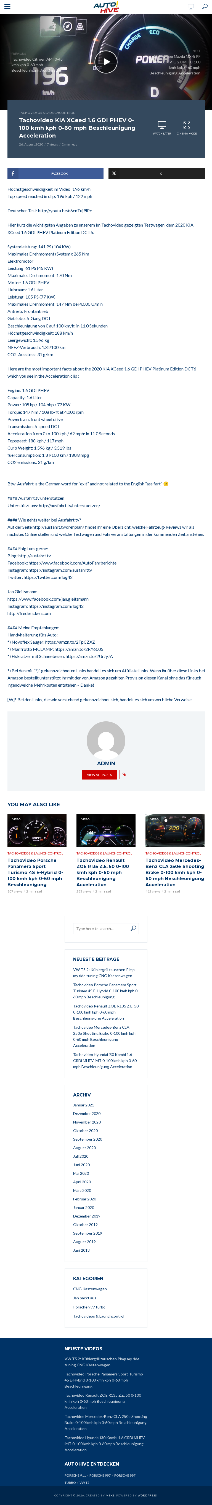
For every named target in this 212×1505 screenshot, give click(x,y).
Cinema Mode (187, 133)
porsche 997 (100, 1475)
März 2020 (82, 1190)
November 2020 (87, 1122)
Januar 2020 (83, 1207)
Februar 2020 (84, 1199)
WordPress (147, 1495)
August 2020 (84, 1147)
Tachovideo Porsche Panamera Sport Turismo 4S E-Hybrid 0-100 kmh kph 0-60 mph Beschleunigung (35, 872)
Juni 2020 (81, 1164)
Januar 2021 (83, 1105)
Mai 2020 (81, 1173)
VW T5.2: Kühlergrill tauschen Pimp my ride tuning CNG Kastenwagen (104, 972)
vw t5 (84, 1482)
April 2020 (82, 1181)
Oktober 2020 (85, 1130)
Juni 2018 (81, 1250)
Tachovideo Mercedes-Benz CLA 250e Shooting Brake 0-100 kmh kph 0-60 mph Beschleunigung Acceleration (174, 872)
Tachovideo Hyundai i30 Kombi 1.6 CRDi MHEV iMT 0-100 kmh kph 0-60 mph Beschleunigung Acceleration (105, 1060)
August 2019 (84, 1241)
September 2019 (87, 1233)
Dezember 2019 (86, 1216)
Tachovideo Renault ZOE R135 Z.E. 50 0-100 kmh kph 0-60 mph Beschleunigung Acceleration (102, 872)
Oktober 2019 (85, 1224)
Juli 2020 (80, 1156)
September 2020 (87, 1139)
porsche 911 (75, 1475)
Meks (110, 1495)
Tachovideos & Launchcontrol (47, 113)
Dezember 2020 (86, 1113)
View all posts (99, 775)
